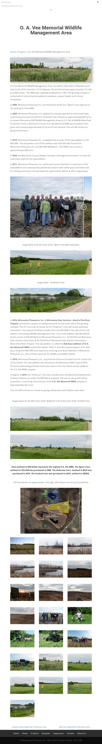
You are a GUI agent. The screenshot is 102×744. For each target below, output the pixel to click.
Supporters (58, 733)
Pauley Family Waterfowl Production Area (28, 727)
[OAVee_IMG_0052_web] (22, 647)
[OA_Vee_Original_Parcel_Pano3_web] (51, 601)
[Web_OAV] (51, 624)
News (25, 733)
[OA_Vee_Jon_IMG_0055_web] (80, 624)
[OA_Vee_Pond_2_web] (51, 577)
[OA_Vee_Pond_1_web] (22, 577)
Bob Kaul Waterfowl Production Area (75, 727)
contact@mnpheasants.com (12, 6)
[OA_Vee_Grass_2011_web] (22, 554)
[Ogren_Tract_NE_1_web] (80, 694)
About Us (81, 733)
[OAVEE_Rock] (22, 670)
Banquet (46, 733)
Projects (22, 51)
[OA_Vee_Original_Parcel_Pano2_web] (22, 624)
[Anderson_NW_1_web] (22, 694)
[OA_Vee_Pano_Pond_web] (80, 554)
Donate (70, 733)
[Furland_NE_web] (80, 670)
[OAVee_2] (80, 647)
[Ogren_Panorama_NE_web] (51, 694)
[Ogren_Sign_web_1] (22, 601)
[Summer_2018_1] (22, 717)
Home (13, 51)
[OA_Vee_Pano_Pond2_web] (51, 554)
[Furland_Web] (51, 670)
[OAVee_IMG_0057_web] (51, 647)
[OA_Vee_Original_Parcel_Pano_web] (80, 601)
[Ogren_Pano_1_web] (80, 577)
